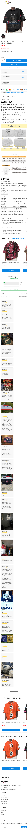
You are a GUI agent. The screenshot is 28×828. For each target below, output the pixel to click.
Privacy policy (4, 795)
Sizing (2, 814)
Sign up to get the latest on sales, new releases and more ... (14, 824)
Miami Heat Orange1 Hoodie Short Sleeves (11, 722)
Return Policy (4, 801)
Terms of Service (5, 797)
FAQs (2, 812)
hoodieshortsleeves (19, 92)
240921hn (8, 92)
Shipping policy (4, 799)
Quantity (2, 57)
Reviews (3, 816)
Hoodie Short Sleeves (18, 238)
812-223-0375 (4, 787)
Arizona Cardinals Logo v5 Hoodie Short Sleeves (10, 263)
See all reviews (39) (14, 278)
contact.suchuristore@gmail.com (8, 789)
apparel (13, 92)
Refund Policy (4, 803)
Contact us (3, 810)
